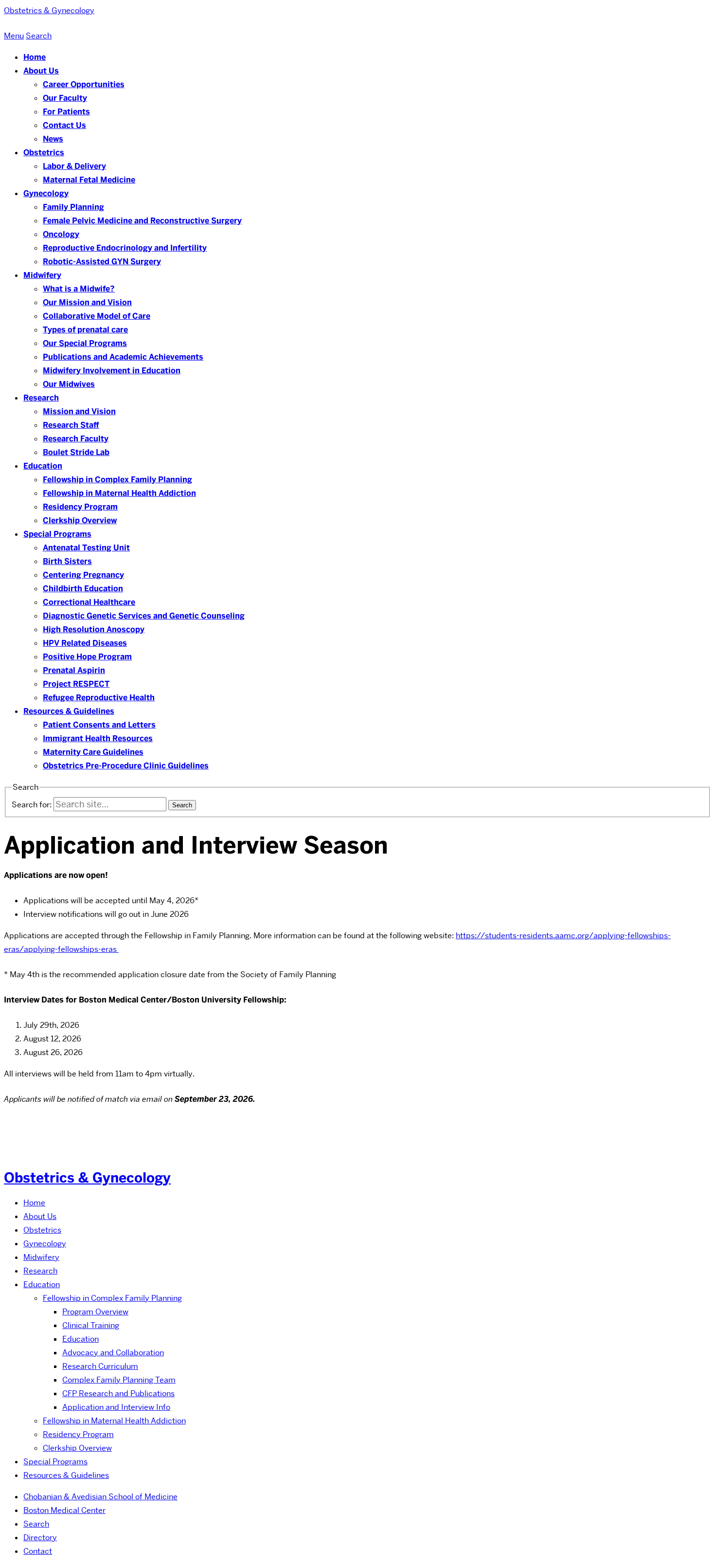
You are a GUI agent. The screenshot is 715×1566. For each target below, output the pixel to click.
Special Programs (57, 534)
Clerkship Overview (80, 520)
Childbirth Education (83, 588)
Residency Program (80, 507)
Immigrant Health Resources (98, 738)
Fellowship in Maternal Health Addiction (119, 493)
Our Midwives (69, 384)
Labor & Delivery (74, 166)
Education (42, 466)
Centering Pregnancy (83, 575)
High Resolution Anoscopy (93, 629)
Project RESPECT (76, 684)
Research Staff (71, 425)
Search (36, 1524)
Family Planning (73, 207)
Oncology (61, 234)
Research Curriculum (100, 1366)
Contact (37, 1551)
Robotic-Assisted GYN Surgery (102, 261)
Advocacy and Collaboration (113, 1352)
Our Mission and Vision (87, 302)
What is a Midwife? (79, 289)
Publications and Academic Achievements (123, 357)
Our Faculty (65, 98)
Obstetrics (43, 152)
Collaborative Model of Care (96, 316)
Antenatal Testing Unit (86, 548)
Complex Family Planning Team (119, 1380)
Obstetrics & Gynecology (87, 1177)
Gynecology (46, 193)
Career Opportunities (84, 84)
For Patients (66, 112)
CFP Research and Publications (118, 1393)
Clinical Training (90, 1325)
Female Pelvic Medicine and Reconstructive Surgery (142, 221)
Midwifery (42, 275)
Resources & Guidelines (68, 711)
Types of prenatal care (85, 330)
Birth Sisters (67, 561)
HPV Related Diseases (85, 643)
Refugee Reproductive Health (99, 697)
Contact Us (64, 125)
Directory (40, 1537)
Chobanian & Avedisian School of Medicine (100, 1497)
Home (34, 57)
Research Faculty (75, 439)
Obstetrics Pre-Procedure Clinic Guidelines (126, 766)
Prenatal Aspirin (74, 670)
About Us (41, 71)
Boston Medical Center (64, 1510)
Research (41, 398)
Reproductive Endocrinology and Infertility (125, 248)
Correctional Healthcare (89, 602)
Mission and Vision (79, 411)
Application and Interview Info (116, 1407)
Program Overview (95, 1312)
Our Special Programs (85, 343)
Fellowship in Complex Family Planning (117, 479)
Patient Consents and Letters (99, 725)
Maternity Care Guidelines (93, 752)
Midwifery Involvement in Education (111, 370)
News (53, 139)
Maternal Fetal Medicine (89, 180)
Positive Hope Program (87, 657)
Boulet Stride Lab (76, 452)
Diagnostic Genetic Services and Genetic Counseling (144, 616)
